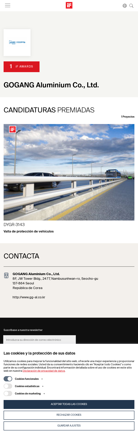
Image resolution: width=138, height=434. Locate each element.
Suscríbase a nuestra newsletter (23, 330)
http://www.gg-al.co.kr (29, 297)
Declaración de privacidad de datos (44, 371)
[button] (123, 5)
